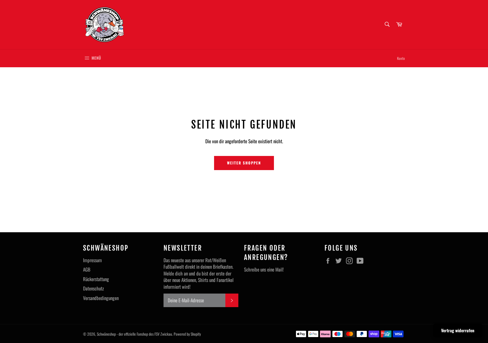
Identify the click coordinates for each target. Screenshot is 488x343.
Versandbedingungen (101, 297)
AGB (86, 269)
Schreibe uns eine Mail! (264, 269)
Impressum (92, 260)
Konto (401, 58)
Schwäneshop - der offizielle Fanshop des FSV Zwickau (134, 334)
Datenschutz (93, 288)
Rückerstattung (96, 279)
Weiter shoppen (244, 163)
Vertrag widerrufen (457, 330)
